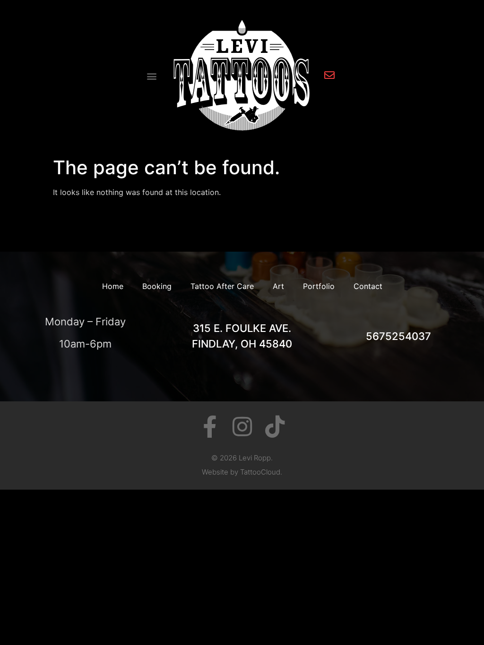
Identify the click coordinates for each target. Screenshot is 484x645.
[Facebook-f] (210, 427)
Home (112, 286)
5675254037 (398, 336)
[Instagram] (242, 427)
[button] (152, 76)
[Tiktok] (275, 427)
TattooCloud (260, 471)
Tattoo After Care (222, 286)
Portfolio (319, 286)
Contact (368, 286)
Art (278, 286)
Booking (157, 286)
